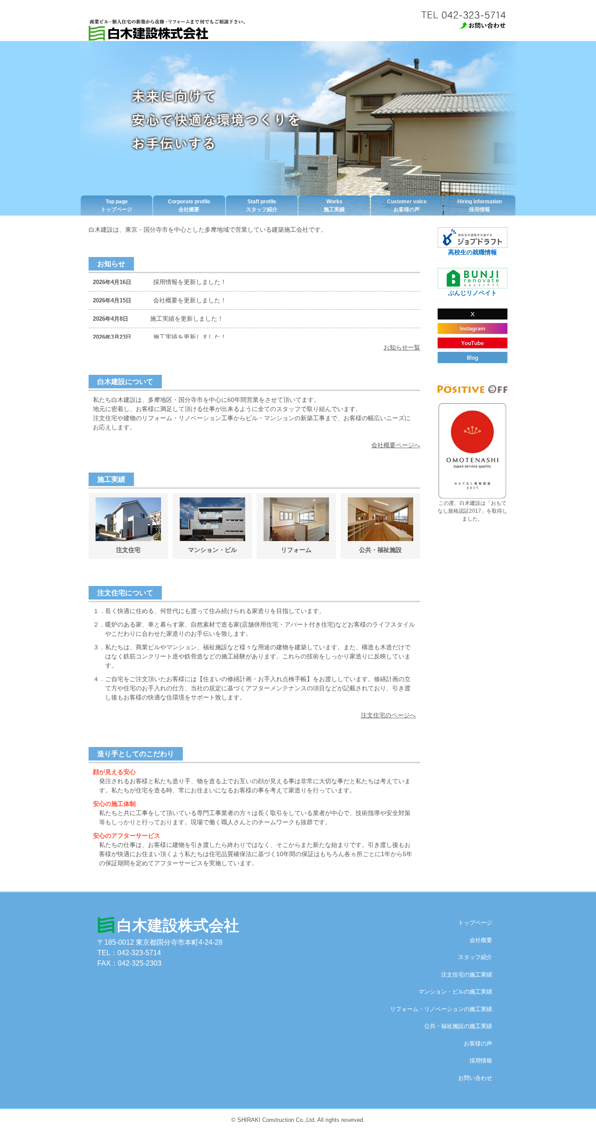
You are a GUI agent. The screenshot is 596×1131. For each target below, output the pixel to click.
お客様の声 (407, 205)
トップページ (116, 205)
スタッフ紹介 (261, 205)
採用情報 (479, 205)
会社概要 (189, 205)
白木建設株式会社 (178, 925)
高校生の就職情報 (472, 252)
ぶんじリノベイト (472, 292)
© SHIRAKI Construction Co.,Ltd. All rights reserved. (298, 1120)
